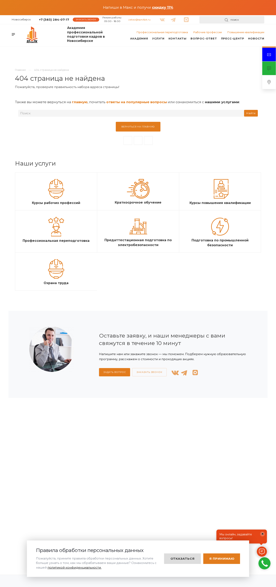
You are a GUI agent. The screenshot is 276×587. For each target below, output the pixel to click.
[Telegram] (172, 18)
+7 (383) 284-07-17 (54, 19)
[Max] (148, 140)
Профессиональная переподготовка (162, 32)
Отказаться (183, 558)
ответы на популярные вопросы (136, 102)
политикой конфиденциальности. (74, 567)
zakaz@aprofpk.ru (139, 19)
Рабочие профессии (207, 32)
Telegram (138, 140)
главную (79, 102)
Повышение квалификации (245, 32)
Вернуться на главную (138, 126)
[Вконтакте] (161, 18)
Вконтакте (127, 140)
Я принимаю (222, 558)
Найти (251, 113)
